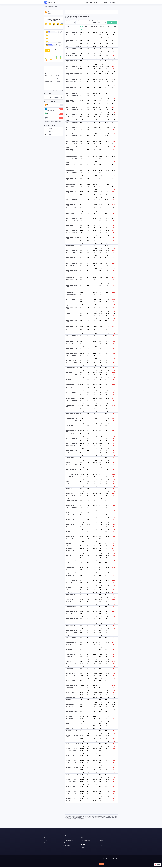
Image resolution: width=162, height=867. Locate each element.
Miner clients (47, 840)
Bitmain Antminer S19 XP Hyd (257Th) (72, 192)
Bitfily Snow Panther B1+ (71, 546)
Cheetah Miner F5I (70, 425)
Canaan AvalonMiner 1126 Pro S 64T (72, 406)
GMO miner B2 (69, 548)
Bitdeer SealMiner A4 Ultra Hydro (71, 37)
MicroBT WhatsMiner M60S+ (72, 228)
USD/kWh (94, 22)
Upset (58, 27)
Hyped (46, 27)
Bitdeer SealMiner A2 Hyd (71, 98)
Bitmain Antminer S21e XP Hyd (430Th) (72, 104)
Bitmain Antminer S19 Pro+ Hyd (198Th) (72, 238)
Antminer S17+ (69, 379)
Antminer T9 (68, 644)
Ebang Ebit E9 (69, 666)
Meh (54, 27)
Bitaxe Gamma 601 (70, 709)
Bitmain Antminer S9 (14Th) (71, 604)
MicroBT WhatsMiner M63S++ (72, 95)
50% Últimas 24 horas (59, 44)
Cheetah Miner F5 (69, 441)
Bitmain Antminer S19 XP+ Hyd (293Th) (72, 161)
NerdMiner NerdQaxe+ (71, 692)
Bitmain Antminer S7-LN (71, 690)
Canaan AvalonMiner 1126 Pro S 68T (72, 395)
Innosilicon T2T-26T (70, 534)
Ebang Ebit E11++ (69, 479)
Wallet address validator (68, 840)
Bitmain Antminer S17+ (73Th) (72, 382)
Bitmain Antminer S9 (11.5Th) (72, 640)
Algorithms (46, 838)
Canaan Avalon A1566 (70, 252)
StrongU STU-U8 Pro (70, 423)
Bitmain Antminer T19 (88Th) (72, 353)
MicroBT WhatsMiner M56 (71, 241)
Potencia (88, 26)
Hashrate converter (67, 838)
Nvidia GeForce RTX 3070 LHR (72, 774)
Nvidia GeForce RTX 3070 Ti (71, 779)
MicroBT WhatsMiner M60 (71, 263)
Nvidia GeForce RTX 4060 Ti (72, 767)
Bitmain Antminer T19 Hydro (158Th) (72, 271)
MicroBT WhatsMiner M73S (71, 79)
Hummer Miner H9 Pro (70, 358)
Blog (101, 838)
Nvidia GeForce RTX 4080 (71, 739)
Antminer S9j (69, 601)
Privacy (101, 848)
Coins (87, 2)
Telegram (110, 858)
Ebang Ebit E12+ (69, 462)
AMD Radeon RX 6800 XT (71, 786)
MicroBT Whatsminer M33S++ (72, 199)
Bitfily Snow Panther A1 (71, 469)
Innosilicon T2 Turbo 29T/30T (72, 524)
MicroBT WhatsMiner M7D (71, 53)
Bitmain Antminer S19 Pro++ (72, 302)
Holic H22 (68, 562)
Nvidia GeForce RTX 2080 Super (72, 784)
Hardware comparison (85, 840)
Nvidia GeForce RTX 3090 (71, 760)
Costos (107, 26)
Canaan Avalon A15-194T (71, 243)
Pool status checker (67, 843)
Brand (101, 843)
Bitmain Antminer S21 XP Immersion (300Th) (71, 153)
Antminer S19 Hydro (70, 277)
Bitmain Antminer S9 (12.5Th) (72, 630)
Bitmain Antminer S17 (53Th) (72, 448)
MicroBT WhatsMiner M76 (71, 127)
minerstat (50, 2)
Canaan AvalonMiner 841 (71, 606)
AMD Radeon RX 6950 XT (71, 755)
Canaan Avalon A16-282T (71, 170)
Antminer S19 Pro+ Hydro (71, 245)
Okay (50, 27)
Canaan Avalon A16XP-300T (71, 156)
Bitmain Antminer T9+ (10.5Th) (72, 652)
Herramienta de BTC (59, 90)
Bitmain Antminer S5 (70, 714)
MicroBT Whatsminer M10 (71, 507)
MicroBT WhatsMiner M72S (71, 182)
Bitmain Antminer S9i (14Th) (72, 597)
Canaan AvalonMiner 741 (71, 664)
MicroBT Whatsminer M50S (71, 299)
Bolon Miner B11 (69, 387)
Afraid (62, 27)
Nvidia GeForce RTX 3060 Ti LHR (72, 791)
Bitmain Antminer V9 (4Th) (71, 685)
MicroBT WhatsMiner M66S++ (72, 122)
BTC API (54, 90)
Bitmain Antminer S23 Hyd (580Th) (71, 61)
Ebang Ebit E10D (69, 538)
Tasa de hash (82, 28)
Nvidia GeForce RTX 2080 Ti (72, 765)
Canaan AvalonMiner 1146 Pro (72, 418)
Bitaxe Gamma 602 (70, 704)
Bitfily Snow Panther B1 (71, 590)
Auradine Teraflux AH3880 (71, 55)
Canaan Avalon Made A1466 (71, 283)
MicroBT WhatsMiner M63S (71, 112)
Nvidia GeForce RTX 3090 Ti (72, 753)
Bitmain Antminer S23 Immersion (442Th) (70, 101)
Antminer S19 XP (69, 292)
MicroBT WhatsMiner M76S (71, 114)
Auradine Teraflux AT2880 (71, 255)
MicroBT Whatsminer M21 (71, 517)
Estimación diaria (101, 27)
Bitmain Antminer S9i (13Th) (72, 618)
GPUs (91, 2)
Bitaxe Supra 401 (69, 723)
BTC (50, 97)
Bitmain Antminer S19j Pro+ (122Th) (71, 304)
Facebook (106, 858)
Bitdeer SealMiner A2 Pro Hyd (72, 77)
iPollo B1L (68, 428)
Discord (116, 858)
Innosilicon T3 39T (69, 493)
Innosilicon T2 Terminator (71, 578)
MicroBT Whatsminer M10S (71, 443)
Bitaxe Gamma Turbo (70, 697)
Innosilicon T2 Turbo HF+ (71, 505)
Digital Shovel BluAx (70, 707)
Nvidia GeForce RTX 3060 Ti (72, 793)
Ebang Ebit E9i (69, 613)
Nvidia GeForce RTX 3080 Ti (72, 750)
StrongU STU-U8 (69, 476)
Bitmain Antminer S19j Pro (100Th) (71, 330)
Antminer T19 (69, 365)
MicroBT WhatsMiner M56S (71, 230)
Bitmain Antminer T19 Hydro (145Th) (72, 286)
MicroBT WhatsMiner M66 (71, 172)
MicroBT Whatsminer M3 (71, 637)
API (82, 850)
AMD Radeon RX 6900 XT (71, 777)
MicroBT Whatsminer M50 (71, 316)
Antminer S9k (69, 609)
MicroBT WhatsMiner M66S (71, 158)
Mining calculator (66, 835)
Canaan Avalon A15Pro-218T (71, 223)
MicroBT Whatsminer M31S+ (72, 370)
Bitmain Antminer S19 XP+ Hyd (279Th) (72, 175)
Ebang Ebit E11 (69, 526)
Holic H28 (68, 531)
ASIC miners (83, 835)
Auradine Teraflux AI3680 (71, 117)
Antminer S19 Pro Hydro (71, 265)
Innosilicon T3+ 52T (70, 455)
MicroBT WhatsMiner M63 (71, 135)
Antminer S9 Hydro (70, 575)
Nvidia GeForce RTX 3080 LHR (72, 762)
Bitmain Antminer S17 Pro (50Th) (72, 460)
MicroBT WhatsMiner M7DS (71, 48)
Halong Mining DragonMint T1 (72, 580)
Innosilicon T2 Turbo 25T (71, 541)
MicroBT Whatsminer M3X (71, 628)
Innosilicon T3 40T (70, 488)
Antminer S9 (68, 623)
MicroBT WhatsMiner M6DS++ (72, 58)
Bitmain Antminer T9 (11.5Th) (72, 647)
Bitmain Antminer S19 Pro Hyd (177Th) (72, 260)
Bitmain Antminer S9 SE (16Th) (72, 585)
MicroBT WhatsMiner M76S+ (72, 109)
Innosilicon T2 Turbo (70, 550)
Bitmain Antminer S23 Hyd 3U (72, 34)
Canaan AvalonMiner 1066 (71, 464)
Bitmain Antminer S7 (70, 675)
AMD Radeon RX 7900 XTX (71, 730)
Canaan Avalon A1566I (70, 184)
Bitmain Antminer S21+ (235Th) (72, 202)
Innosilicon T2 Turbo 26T (71, 536)
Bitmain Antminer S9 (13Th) (71, 625)
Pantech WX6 (69, 503)
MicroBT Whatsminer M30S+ (72, 335)
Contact (105, 2)
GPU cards (83, 838)
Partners (101, 840)
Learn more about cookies (78, 864)
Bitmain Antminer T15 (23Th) (72, 560)
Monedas (46, 6)
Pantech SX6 (68, 661)
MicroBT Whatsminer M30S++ (72, 318)
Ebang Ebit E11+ (69, 498)
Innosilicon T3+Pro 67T (70, 398)
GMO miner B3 (69, 510)
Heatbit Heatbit (69, 599)
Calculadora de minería (71, 12)
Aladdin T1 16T (69, 592)
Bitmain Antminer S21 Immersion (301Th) (70, 150)
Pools (86, 12)
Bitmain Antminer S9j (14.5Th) (72, 594)
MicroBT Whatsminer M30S (71, 355)
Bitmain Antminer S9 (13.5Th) (72, 611)
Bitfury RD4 (68, 543)
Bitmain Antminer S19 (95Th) (72, 341)
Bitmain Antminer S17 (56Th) (72, 436)
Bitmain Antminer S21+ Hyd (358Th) (71, 119)
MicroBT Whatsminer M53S (71, 189)
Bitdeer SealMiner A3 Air (71, 186)
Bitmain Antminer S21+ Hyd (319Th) (71, 138)
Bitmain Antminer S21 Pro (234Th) (71, 208)
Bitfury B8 (68, 472)
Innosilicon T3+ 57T (70, 433)
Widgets (83, 847)
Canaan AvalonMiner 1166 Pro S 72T (72, 385)
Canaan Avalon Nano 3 (70, 687)
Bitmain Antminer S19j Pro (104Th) (71, 327)
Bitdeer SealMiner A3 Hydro (72, 71)
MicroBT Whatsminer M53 (71, 211)
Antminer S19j (69, 346)
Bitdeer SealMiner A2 (70, 213)
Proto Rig (68, 44)
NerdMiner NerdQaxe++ (71, 671)
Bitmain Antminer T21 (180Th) (72, 257)
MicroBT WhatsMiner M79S (71, 32)
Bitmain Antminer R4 (70, 659)
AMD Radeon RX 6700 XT (71, 796)
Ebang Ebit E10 (69, 569)
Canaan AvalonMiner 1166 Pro (72, 367)
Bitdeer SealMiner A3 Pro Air (72, 164)
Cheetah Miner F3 (69, 522)
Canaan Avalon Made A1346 (71, 324)
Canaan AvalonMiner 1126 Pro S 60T (72, 431)
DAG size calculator (67, 845)
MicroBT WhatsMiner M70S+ (72, 197)
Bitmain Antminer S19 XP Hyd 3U (72, 68)
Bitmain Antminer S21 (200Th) (72, 235)
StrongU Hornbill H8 (70, 377)
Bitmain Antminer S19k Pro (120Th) (71, 308)
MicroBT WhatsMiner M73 (71, 93)
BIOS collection (66, 848)
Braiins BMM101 (69, 716)
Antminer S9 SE (69, 587)
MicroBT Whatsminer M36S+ (72, 268)
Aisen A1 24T (68, 555)
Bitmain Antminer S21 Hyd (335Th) (71, 130)
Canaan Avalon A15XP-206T (71, 232)
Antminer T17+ (69, 416)
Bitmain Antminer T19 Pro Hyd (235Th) (72, 205)
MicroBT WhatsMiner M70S (71, 218)
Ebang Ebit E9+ (69, 656)
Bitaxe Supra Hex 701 (70, 680)
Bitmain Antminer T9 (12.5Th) (72, 632)
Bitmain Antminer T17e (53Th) (72, 445)
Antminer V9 (68, 683)
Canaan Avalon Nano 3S (71, 668)
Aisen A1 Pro (68, 558)
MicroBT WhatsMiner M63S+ (72, 107)
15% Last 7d (59, 32)
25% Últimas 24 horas (59, 31)
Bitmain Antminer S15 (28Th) (72, 529)
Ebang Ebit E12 (69, 481)
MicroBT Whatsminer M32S (71, 400)
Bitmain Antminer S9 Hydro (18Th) (71, 572)
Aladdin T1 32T (69, 512)
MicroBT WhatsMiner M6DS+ (72, 66)
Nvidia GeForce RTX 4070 (71, 748)
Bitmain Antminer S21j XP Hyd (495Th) (72, 82)
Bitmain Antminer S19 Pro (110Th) (71, 321)
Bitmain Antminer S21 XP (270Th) (71, 179)
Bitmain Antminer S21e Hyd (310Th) (71, 146)
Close (101, 864)
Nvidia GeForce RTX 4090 (71, 733)
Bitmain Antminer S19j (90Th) (72, 348)
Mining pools (47, 843)
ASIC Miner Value (115, 805)
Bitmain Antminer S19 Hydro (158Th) (72, 274)
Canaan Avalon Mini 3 (70, 495)
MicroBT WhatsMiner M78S (71, 91)
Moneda (77, 20)
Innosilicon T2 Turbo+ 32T (71, 515)
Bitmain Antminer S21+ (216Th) (72, 225)
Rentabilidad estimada (114, 27)
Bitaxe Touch (68, 702)
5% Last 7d (59, 39)
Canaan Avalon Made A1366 (71, 297)
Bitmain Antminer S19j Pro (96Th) (71, 338)
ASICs (95, 2)
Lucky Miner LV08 (69, 678)
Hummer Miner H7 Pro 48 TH (72, 474)
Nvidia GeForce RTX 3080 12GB (72, 758)
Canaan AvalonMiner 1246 (71, 351)
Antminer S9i (69, 621)
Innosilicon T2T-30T (70, 519)
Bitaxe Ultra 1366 (69, 728)
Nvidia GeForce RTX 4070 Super (72, 743)
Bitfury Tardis (69, 372)
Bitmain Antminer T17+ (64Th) (72, 413)
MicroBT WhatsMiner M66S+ (72, 141)
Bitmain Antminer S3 (70, 726)
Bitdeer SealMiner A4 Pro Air (72, 125)
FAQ (106, 12)
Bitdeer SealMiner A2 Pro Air (72, 195)
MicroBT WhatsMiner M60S (71, 250)
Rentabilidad (80, 12)
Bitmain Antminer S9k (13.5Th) (72, 616)
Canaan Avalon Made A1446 (71, 294)
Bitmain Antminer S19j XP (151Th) (71, 280)
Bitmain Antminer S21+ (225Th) (72, 220)
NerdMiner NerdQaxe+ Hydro (72, 695)
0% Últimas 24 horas (59, 37)
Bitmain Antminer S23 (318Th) (72, 143)
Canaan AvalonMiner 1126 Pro (72, 390)
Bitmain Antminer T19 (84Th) (72, 363)
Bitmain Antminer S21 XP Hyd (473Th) (72, 88)
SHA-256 (57, 70)
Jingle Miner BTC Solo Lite (71, 711)
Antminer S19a (69, 333)
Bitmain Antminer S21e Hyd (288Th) (71, 167)
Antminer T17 (69, 486)
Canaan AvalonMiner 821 (71, 642)
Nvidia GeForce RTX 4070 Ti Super (72, 736)
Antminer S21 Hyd (69, 133)
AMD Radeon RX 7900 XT (71, 741)
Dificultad (102, 12)
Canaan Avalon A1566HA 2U (71, 85)
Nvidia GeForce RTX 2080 (71, 781)
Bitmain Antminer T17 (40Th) (72, 491)
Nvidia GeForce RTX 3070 (71, 798)
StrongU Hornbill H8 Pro (71, 360)
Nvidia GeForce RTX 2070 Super (72, 789)
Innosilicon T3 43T (70, 484)
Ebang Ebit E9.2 (69, 635)
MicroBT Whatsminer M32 (71, 421)
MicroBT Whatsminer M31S (71, 374)
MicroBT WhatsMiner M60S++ (72, 216)
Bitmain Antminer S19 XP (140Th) (71, 289)
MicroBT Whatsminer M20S (71, 392)
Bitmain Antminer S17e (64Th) (72, 409)
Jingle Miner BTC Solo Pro (71, 673)
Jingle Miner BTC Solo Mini (71, 801)
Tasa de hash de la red (93, 12)
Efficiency (94, 26)
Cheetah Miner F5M (70, 457)
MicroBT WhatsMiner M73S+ (72, 64)
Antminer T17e (69, 453)
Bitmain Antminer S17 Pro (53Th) (72, 450)
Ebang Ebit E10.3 (69, 553)
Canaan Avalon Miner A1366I (72, 311)
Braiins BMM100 (69, 718)
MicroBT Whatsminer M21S (71, 438)
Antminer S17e (69, 411)
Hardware (98, 20)
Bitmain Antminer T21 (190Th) (72, 248)
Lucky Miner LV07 (69, 721)
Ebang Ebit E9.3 (69, 582)
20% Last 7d (59, 35)
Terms (101, 845)
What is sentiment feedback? (58, 63)
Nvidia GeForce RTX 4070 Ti (72, 746)
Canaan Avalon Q (69, 343)
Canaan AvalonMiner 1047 (71, 500)
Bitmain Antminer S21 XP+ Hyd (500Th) (72, 74)
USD (61, 97)
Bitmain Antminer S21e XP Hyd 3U (72, 41)
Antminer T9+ (69, 649)
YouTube (113, 858)
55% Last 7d (59, 45)
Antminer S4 (68, 699)
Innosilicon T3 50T (70, 467)
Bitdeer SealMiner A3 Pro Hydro (72, 51)
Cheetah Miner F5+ (70, 403)
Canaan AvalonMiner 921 (71, 567)
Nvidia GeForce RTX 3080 (71, 772)
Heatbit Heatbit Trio (70, 654)
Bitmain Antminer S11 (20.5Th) (72, 565)
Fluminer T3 (68, 313)
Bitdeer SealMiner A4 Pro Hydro (72, 46)
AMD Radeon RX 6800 (70, 770)
